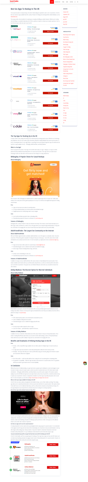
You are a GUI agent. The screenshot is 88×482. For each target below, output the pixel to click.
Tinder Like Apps (66, 49)
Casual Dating (65, 103)
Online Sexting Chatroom (67, 73)
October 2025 (65, 12)
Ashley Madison (29, 467)
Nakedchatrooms (14, 16)
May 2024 (65, 24)
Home (52, 1)
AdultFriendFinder (30, 455)
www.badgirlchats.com (41, 245)
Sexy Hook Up (66, 37)
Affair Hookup (66, 39)
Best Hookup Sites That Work (68, 81)
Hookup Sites (57, 1)
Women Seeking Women (67, 62)
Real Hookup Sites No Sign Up (69, 34)
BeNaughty (28, 444)
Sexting (71, 1)
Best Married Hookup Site (68, 42)
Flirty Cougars (65, 54)
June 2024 (65, 22)
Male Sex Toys (66, 108)
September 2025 (66, 14)
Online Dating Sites (66, 52)
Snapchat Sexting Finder (67, 66)
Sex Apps (65, 113)
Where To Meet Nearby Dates (69, 59)
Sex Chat (64, 115)
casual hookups (23, 312)
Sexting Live (65, 76)
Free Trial (53, 444)
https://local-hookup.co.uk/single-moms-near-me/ (39, 378)
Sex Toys (65, 118)
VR (77, 1)
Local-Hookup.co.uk (39, 218)
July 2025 (65, 19)
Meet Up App (65, 44)
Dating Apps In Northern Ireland (69, 64)
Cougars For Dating (66, 47)
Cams (67, 1)
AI (63, 98)
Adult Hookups (66, 95)
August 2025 (65, 17)
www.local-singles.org (54, 240)
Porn (63, 1)
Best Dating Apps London (68, 57)
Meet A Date (65, 78)
